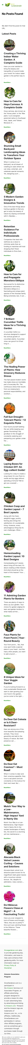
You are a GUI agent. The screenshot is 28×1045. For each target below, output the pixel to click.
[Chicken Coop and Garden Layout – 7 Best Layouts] (9, 497)
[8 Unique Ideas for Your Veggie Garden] (9, 668)
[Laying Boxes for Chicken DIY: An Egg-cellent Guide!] (9, 455)
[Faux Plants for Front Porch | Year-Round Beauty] (9, 626)
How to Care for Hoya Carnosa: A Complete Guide (13, 104)
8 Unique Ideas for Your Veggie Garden (14, 680)
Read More (7, 82)
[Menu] (2, 5)
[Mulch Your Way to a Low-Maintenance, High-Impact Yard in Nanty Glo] (9, 798)
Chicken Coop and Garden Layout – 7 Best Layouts (14, 509)
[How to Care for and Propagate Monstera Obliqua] (9, 266)
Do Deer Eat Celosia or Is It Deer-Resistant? (15, 722)
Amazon (10, 988)
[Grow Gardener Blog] (13, 5)
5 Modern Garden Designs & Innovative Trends (14, 199)
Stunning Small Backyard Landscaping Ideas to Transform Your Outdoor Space (14, 152)
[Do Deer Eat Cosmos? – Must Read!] (9, 755)
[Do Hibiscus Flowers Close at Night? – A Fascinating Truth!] (9, 896)
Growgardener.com (11, 950)
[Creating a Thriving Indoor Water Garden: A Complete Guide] (9, 45)
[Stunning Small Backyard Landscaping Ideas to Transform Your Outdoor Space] (9, 137)
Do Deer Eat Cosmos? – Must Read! (13, 767)
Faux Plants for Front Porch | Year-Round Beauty (14, 637)
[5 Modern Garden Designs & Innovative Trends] (9, 188)
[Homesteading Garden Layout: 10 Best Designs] (9, 544)
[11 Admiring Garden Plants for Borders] (9, 587)
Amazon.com (11, 1006)
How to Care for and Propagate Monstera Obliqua (14, 277)
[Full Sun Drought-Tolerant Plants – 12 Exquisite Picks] (9, 408)
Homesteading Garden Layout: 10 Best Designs (14, 556)
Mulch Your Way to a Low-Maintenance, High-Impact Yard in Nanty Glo (14, 812)
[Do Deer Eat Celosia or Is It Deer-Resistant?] (9, 711)
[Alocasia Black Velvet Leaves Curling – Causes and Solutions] (9, 848)
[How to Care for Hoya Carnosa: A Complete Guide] (9, 92)
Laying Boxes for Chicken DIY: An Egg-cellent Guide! (14, 466)
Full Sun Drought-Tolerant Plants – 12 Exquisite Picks (15, 419)
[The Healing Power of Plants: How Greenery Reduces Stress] (9, 358)
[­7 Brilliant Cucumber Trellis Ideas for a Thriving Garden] (9, 310)
